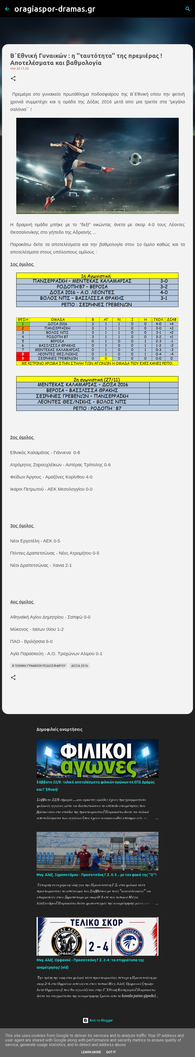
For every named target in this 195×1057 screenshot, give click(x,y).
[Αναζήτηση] (103, 9)
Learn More (91, 1052)
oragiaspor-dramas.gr (54, 8)
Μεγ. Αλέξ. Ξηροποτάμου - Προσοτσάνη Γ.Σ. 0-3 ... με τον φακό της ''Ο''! (96, 875)
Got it (111, 1052)
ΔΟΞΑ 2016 (79, 665)
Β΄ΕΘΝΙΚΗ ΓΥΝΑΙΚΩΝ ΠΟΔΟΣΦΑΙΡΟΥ (39, 665)
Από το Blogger (101, 1020)
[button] (13, 78)
